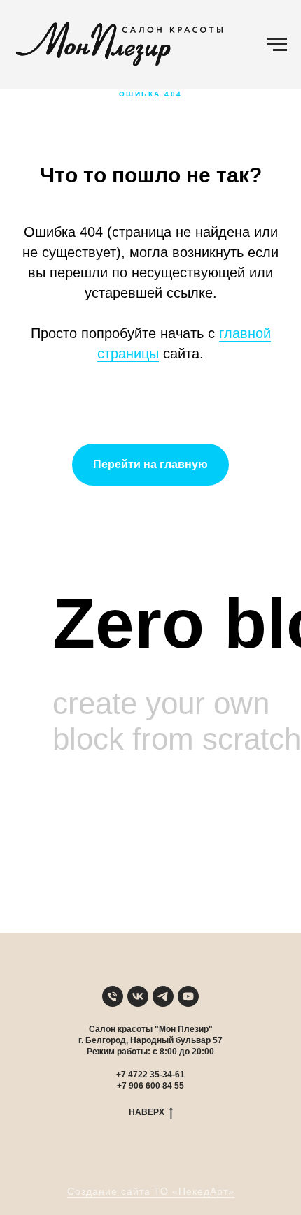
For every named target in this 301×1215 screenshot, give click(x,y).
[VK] (137, 996)
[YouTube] (188, 996)
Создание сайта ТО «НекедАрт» (150, 1191)
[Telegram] (163, 996)
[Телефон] (112, 996)
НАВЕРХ (146, 1112)
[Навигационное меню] (277, 45)
